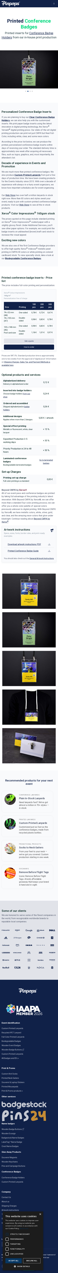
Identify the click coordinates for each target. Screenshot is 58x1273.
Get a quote (29, 341)
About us (5, 1202)
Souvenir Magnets (9, 1157)
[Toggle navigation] (54, 3)
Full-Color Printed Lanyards (13, 1037)
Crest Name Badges (10, 1146)
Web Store (10, 195)
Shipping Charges (9, 1206)
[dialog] (23, 1240)
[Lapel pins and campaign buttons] (29, 1115)
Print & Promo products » (12, 1091)
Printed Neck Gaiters (10, 1078)
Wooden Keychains (10, 1162)
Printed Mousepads (10, 1087)
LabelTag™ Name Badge (12, 1142)
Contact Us (6, 1197)
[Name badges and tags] (29, 1104)
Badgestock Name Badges (13, 1138)
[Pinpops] (11, 3)
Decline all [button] (31, 1261)
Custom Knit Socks (10, 1074)
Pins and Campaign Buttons (13, 1166)
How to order (29, 347)
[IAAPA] (29, 1009)
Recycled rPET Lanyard (11, 1033)
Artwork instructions (10, 1210)
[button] (25, 91)
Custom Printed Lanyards (12, 1028)
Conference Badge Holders (13, 1178)
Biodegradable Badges (11, 1041)
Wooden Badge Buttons (12, 1050)
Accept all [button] (13, 1261)
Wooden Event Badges (11, 1045)
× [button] (40, 1214)
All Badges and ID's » (10, 1058)
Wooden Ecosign (9, 1133)
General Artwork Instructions (42, 558)
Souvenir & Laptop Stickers (13, 1082)
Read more (24, 1228)
